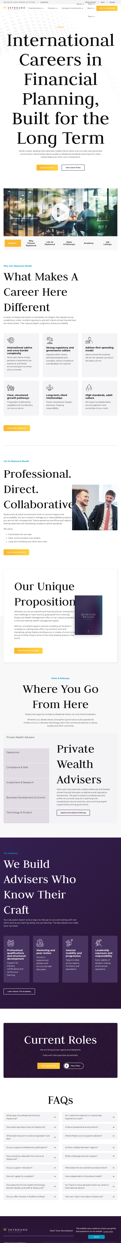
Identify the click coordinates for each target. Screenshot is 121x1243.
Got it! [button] (96, 1237)
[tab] (26, 740)
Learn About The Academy (19, 991)
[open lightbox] (60, 212)
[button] (80, 4)
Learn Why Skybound (16, 428)
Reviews (112, 2)
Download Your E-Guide (28, 651)
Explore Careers (47, 168)
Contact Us (44, 2)
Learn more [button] (108, 1232)
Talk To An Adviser (107, 8)
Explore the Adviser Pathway (73, 813)
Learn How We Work (16, 552)
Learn (103, 2)
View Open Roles (73, 168)
